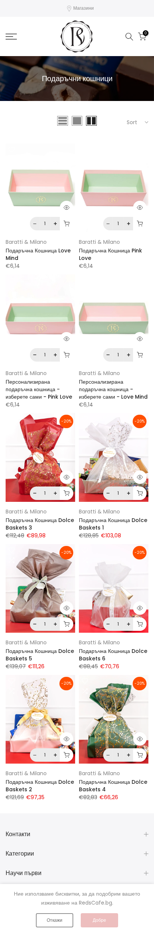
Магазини (83, 8)
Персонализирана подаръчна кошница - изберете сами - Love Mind (113, 389)
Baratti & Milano (26, 242)
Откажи (54, 920)
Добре (99, 920)
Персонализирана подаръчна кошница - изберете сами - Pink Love (39, 389)
